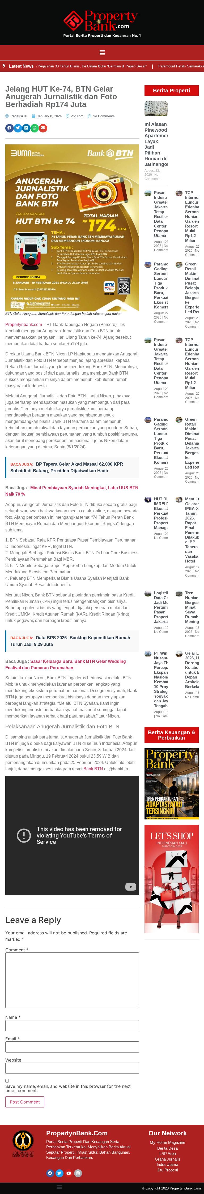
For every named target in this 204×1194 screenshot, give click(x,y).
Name (12, 1017)
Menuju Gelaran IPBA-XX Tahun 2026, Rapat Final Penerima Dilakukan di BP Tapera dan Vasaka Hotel (194, 530)
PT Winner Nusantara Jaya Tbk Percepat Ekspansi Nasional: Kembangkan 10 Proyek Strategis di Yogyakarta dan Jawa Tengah (166, 679)
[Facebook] (50, 1173)
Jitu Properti (167, 1170)
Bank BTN (93, 769)
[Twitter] (59, 1173)
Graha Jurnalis (167, 1159)
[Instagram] (78, 1173)
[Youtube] (69, 1173)
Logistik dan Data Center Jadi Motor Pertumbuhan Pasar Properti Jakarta (166, 607)
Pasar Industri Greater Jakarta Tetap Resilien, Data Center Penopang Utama (163, 214)
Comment (16, 950)
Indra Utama (167, 1164)
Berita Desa (167, 1148)
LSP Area (167, 1153)
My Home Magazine (167, 1142)
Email (12, 1039)
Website (13, 1060)
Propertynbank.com (23, 324)
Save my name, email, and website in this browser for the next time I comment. (68, 1088)
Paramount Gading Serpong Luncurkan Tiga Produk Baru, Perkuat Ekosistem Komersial (164, 285)
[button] (102, 53)
